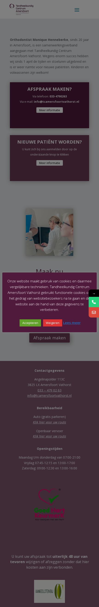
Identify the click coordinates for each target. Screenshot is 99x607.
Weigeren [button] (52, 323)
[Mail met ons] (94, 312)
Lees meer (72, 322)
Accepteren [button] (30, 323)
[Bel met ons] (94, 302)
